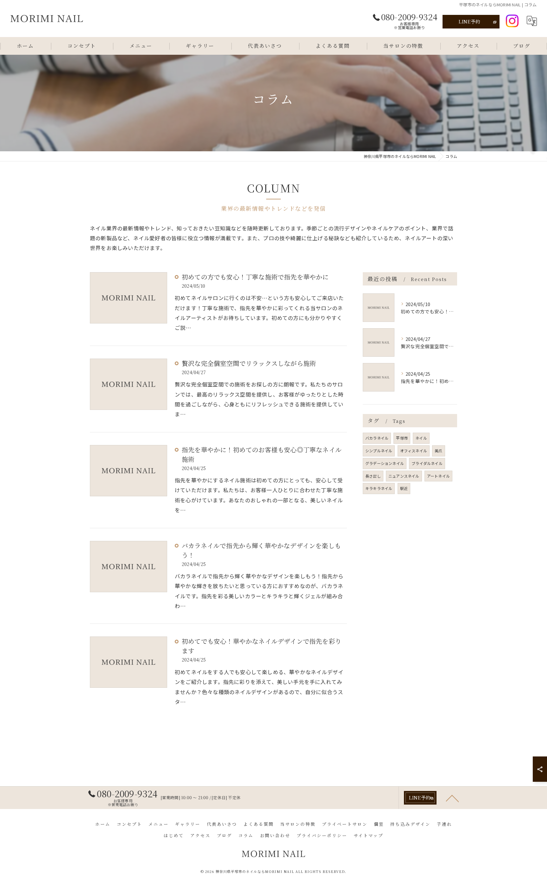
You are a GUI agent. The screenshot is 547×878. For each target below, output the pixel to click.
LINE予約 (469, 21)
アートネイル (438, 476)
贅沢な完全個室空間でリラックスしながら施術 (249, 363)
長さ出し (373, 476)
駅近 (404, 488)
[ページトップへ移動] (452, 798)
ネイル (421, 438)
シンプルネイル (378, 450)
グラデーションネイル (384, 463)
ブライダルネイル (427, 463)
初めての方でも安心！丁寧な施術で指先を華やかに (255, 276)
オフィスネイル (413, 450)
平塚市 (402, 438)
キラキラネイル (378, 488)
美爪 (438, 450)
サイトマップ (368, 835)
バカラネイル (376, 438)
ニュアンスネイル (403, 476)
